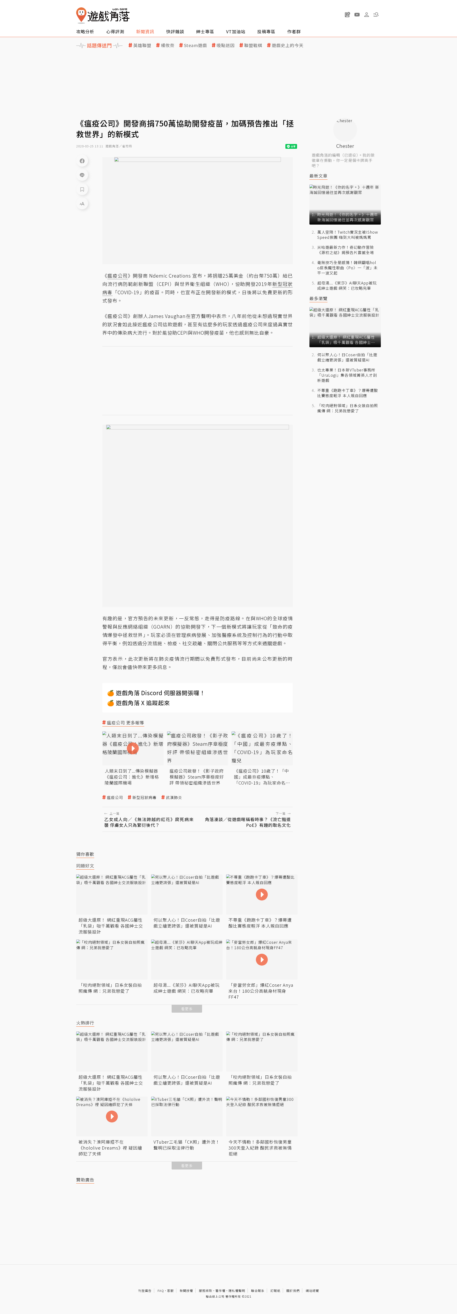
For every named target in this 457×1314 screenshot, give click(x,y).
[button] (376, 14)
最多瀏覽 (318, 298)
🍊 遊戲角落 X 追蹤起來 (138, 702)
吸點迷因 (226, 45)
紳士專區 (205, 31)
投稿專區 (266, 31)
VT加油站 (235, 31)
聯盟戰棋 (253, 45)
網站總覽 (312, 1290)
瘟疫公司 (115, 797)
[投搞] (347, 14)
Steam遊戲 (195, 45)
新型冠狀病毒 (144, 797)
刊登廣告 (145, 1290)
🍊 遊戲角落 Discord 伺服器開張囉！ (156, 692)
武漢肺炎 (174, 797)
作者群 (294, 31)
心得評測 (115, 31)
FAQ (161, 1290)
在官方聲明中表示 (206, 316)
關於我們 (293, 1290)
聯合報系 (257, 1290)
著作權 (220, 1290)
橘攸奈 (167, 45)
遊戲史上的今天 (287, 45)
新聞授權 (186, 1290)
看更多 (187, 1008)
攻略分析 (85, 31)
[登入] (366, 15)
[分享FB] (82, 161)
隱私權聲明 (236, 1290)
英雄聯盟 (142, 45)
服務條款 (205, 1290)
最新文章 (318, 176)
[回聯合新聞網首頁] (81, 15)
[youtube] (357, 14)
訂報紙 (275, 1290)
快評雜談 (175, 31)
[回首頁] (102, 15)
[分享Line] (82, 175)
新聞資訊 (145, 31)
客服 (170, 1290)
